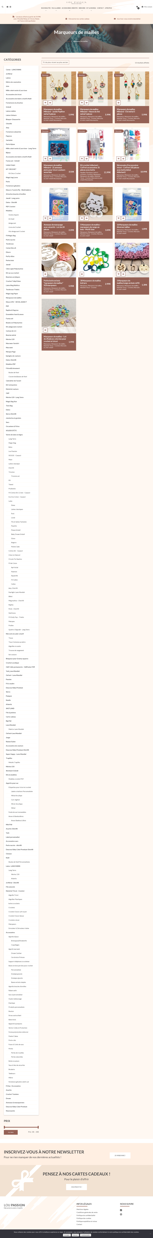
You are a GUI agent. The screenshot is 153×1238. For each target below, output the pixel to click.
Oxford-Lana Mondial (14, 733)
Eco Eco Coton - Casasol (17, 497)
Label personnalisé (13, 837)
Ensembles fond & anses (15, 314)
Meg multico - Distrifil (16, 601)
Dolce (8, 410)
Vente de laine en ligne (14, 435)
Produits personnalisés (16, 1007)
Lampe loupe (10, 165)
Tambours (12, 1073)
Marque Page (11, 352)
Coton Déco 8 (11, 248)
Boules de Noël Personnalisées (19, 862)
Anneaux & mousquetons (15, 1102)
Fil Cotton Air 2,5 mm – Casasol (19, 493)
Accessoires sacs (12, 841)
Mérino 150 (10, 766)
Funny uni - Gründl (12, 161)
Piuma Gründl (15, 530)
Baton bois (12, 1020)
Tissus (11, 638)
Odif (7, 393)
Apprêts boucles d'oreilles (17, 986)
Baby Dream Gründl (18, 534)
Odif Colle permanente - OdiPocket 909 (20, 667)
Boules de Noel (14, 372)
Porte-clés (12, 1040)
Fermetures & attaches (14, 103)
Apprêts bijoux (14, 937)
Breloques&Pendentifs (19, 941)
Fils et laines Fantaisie (19, 522)
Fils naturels (10, 887)
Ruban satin (13, 990)
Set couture (13, 654)
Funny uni (9, 318)
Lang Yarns (12, 439)
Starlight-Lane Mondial (17, 592)
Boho (10, 447)
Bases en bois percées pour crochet (21, 966)
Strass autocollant (15, 1015)
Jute (7, 86)
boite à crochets (14, 903)
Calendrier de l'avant (13, 381)
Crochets (12, 907)
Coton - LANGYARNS (13, 70)
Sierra (8, 692)
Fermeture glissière (13, 186)
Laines (8, 78)
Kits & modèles (11, 775)
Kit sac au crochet (12, 273)
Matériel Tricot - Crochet (15, 891)
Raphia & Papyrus (12, 310)
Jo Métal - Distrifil (12, 883)
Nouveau (45, 75)
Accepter (66, 1235)
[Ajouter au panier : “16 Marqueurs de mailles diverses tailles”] (118, 218)
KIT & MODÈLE (91, 8)
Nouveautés (10, 1111)
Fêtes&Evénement (13, 368)
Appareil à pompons (15, 1024)
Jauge (8, 737)
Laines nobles (11, 111)
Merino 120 (10, 339)
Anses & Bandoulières (16, 816)
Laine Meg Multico (13, 285)
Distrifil (11, 468)
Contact (79, 1224)
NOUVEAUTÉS (46, 8)
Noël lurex (12, 613)
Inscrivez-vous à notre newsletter (129, 19)
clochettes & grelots (13, 418)
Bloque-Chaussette (13, 119)
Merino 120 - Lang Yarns (15, 397)
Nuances (14, 572)
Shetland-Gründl (12, 771)
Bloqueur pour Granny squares (17, 659)
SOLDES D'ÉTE (11, 430)
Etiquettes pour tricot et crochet (20, 787)
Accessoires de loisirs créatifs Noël (19, 99)
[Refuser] (150, 1234)
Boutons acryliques (13, 277)
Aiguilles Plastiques (15, 899)
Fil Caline (14, 580)
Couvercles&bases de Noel (18, 376)
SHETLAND (10, 708)
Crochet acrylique (12, 663)
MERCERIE (82, 8)
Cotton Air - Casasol (16, 551)
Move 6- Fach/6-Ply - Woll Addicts (18, 190)
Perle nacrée (10, 240)
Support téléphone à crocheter (19, 961)
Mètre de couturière (13, 82)
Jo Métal (9, 74)
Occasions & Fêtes (12, 426)
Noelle (8, 700)
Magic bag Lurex (12, 177)
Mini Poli (9, 824)
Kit (10, 480)
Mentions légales (82, 1209)
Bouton (11, 1011)
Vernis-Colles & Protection (18, 1028)
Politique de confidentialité (85, 1215)
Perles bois (10, 260)
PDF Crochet (10, 206)
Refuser (75, 1235)
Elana (13, 505)
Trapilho (9, 758)
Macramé (9, 347)
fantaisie (9, 140)
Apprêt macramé (14, 949)
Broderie (12, 1069)
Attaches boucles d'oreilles (16, 194)
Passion (8, 679)
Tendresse (10, 244)
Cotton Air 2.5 (11, 331)
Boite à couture (14, 1061)
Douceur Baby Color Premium (16, 1107)
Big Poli (8, 721)
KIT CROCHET (11, 169)
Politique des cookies (83, 1218)
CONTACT (100, 8)
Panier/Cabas (13, 1036)
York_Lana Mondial (13, 671)
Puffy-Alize (10, 256)
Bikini (10, 596)
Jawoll (8, 264)
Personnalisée (16, 970)
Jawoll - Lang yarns (12, 198)
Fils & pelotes (11, 712)
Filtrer (11, 1132)
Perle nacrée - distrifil (14, 845)
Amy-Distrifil (13, 588)
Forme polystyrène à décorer (18, 1032)
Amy (7, 128)
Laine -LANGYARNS (13, 866)
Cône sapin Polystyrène (14, 269)
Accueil (67, 41)
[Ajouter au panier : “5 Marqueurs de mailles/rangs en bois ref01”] (118, 274)
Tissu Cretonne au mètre (17, 642)
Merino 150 (15, 874)
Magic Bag (12, 443)
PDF (7, 306)
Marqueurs (12, 924)
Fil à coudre (10, 683)
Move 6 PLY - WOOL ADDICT (16, 302)
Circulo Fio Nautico (15, 559)
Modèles (9, 211)
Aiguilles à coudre (15, 646)
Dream (8, 1098)
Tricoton (12, 472)
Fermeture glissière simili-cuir (19, 1082)
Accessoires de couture (14, 746)
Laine (10, 501)
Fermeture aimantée (13, 132)
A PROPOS (108, 8)
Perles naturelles (17, 1057)
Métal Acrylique (16, 795)
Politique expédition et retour (86, 1221)
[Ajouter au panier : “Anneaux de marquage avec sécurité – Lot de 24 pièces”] (45, 218)
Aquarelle (14, 576)
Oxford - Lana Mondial (14, 675)
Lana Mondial (11, 725)
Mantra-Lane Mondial (16, 729)
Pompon (9, 696)
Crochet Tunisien (12, 1094)
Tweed (11, 484)
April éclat (14, 567)
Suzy (12, 513)
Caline (13, 584)
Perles (11, 1049)
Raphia (11, 605)
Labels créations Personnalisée (22, 791)
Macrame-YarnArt (12, 343)
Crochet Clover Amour (16, 916)
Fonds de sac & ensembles (17, 812)
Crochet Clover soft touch (18, 912)
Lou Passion (13, 451)
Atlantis (9, 704)
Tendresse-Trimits (12, 289)
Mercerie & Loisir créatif (15, 634)
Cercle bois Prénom (18, 957)
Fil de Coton (13, 563)
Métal (13, 808)
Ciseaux (9, 854)
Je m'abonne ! (120, 1155)
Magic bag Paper (12, 293)
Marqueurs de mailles (13, 298)
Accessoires (10, 932)
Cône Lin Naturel (14, 555)
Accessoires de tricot (14, 94)
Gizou (13, 538)
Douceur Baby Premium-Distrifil (17, 750)
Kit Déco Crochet (15, 173)
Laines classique (14, 464)
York (7, 833)
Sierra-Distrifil (11, 414)
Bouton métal (11, 335)
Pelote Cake (15, 547)
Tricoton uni (15, 476)
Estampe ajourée (17, 978)
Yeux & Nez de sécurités (17, 1065)
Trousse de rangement (16, 650)
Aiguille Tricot (13, 895)
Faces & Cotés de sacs (16, 1044)
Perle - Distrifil (14, 609)
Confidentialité (85, 1235)
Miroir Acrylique (16, 804)
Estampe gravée (16, 974)
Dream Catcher (16, 953)
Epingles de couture (13, 356)
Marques (12, 621)
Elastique (12, 1003)
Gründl (8, 107)
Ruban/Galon (11, 742)
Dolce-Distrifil (11, 360)
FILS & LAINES (56, 8)
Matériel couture (12, 389)
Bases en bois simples (18, 982)
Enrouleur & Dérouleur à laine (19, 928)
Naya (10, 459)
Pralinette (12, 489)
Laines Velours (11, 115)
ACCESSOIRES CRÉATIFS (70, 8)
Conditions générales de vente (87, 1212)
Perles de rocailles (17, 1053)
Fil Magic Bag (11, 235)
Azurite (9, 1090)
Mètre (11, 1078)
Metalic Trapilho (14, 762)
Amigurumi (12, 223)
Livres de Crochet (15, 227)
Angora (13, 542)
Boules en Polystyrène (14, 323)
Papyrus (9, 136)
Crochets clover (14, 920)
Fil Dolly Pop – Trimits (16, 617)
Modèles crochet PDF (16, 779)
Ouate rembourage (15, 999)
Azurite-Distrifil (12, 829)
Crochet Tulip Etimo (13, 281)
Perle (8, 182)
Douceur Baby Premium (14, 688)
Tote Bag (9, 406)
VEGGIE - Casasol (15, 455)
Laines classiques (17, 509)
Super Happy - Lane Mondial (16, 754)
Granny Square (14, 215)
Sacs (7, 422)
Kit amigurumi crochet (14, 327)
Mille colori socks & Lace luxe (16, 90)
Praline (11, 625)
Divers (8, 252)
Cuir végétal (15, 800)
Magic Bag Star (11, 401)
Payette (14, 526)
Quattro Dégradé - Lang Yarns (19, 630)
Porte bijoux (10, 144)
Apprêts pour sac (12, 783)
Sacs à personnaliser (16, 995)
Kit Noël (11, 219)
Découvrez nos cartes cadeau (78, 19)
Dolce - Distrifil (11, 202)
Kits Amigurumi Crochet (17, 231)
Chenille (9, 123)
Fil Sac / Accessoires (13, 1086)
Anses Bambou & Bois (18, 820)
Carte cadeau (11, 717)
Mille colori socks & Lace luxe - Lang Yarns (21, 148)
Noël (7, 858)
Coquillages (15, 945)
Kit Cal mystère (11, 385)
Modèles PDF (11, 364)
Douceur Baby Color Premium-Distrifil (19, 849)
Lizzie (13, 518)
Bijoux (8, 153)
